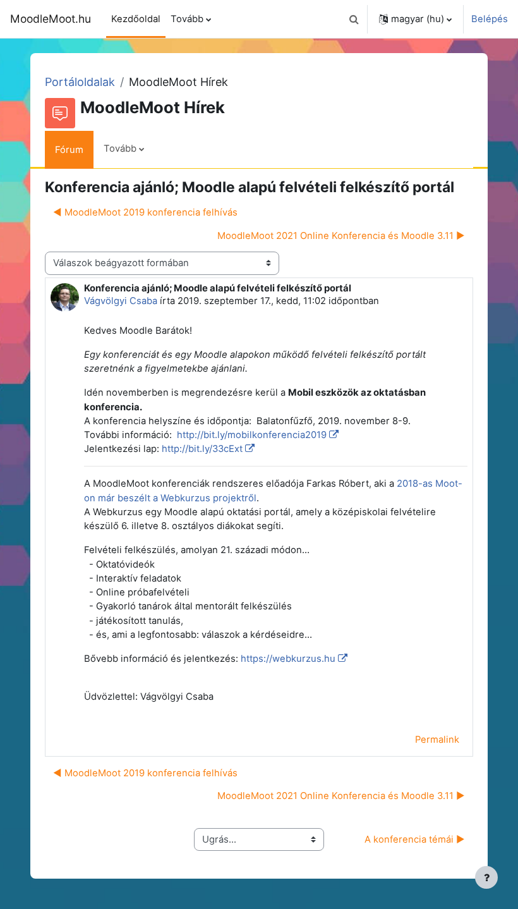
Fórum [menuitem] (69, 150)
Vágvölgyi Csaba (120, 301)
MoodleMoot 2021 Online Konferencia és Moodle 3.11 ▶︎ (341, 235)
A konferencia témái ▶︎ (414, 839)
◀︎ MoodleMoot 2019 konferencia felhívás (145, 212)
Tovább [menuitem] (187, 19)
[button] (353, 19)
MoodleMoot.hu (50, 18)
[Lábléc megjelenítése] (486, 877)
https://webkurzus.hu (288, 658)
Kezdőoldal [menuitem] (135, 19)
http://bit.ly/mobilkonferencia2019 (250, 435)
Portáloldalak (80, 81)
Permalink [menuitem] (437, 739)
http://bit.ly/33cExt (202, 448)
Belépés (489, 19)
